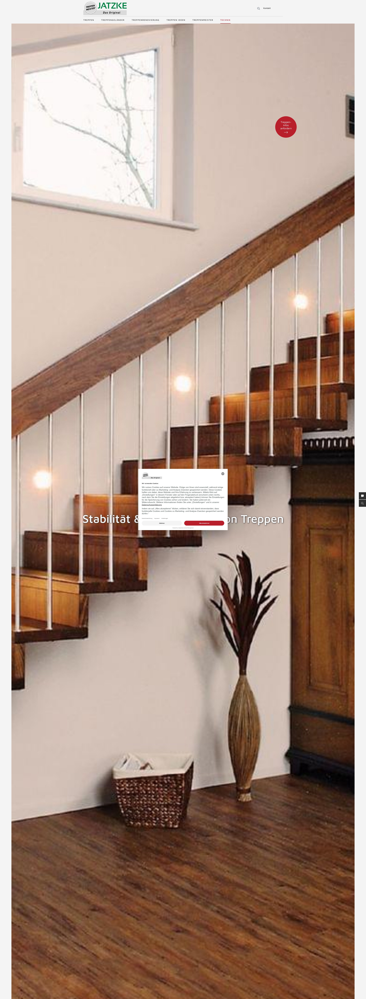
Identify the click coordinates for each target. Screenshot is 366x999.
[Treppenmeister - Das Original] (105, 8)
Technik (225, 20)
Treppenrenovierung (145, 20)
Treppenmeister (202, 20)
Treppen (88, 20)
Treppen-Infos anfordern (286, 125)
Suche (258, 8)
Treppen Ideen (176, 20)
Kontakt (267, 8)
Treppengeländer (113, 20)
